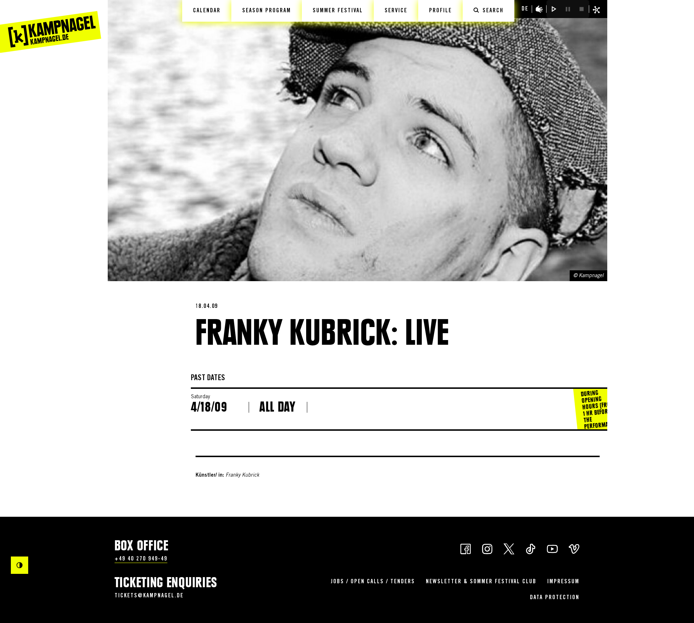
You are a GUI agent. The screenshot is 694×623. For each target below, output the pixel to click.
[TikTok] (530, 548)
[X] (509, 548)
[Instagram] (487, 548)
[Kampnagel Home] (50, 26)
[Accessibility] (539, 9)
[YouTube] (552, 548)
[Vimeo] (574, 548)
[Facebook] (465, 548)
